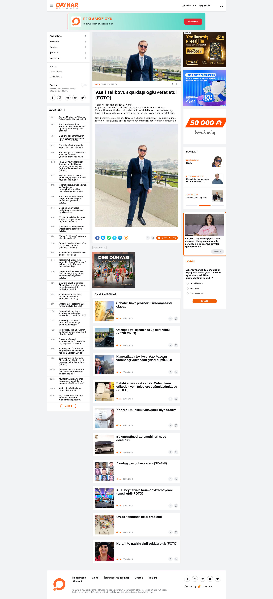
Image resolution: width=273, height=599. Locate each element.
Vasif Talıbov (99, 247)
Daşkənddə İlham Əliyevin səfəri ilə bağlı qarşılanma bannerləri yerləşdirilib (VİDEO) (71, 274)
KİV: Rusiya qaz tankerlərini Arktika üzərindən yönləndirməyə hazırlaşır (72, 154)
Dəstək (139, 577)
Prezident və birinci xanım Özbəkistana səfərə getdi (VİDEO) (71, 229)
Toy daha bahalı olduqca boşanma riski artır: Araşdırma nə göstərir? (71, 398)
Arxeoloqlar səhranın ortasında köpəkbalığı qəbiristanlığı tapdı (69, 322)
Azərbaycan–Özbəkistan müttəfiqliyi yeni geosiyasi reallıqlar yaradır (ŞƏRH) (71, 351)
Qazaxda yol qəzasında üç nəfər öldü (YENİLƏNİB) (71, 305)
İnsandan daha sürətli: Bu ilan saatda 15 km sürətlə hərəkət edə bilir (71, 371)
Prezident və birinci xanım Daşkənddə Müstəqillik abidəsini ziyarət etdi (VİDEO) (71, 199)
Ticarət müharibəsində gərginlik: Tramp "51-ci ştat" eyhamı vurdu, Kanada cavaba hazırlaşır (72, 263)
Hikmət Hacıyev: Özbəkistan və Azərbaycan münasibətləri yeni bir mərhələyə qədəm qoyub (73, 188)
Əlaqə (95, 577)
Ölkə (118, 319)
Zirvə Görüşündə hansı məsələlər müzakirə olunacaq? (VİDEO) (70, 296)
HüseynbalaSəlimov (195, 176)
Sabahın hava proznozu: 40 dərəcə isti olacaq (72, 254)
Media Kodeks (56, 77)
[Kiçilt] (168, 84)
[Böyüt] (176, 84)
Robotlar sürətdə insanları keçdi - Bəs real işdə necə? (71, 146)
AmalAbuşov (192, 195)
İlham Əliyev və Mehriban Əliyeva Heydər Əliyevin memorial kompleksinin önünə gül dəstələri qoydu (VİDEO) (71, 166)
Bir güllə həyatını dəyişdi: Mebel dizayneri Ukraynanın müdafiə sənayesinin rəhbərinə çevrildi (72, 286)
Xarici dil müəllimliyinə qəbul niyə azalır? (70, 389)
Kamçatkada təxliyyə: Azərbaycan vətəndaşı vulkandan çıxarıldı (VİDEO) (72, 313)
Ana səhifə (56, 36)
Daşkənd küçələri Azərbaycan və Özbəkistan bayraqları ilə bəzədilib (72, 341)
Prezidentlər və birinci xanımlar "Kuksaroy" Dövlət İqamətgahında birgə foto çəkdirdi (72, 127)
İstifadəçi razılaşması (116, 577)
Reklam (152, 577)
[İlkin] (172, 84)
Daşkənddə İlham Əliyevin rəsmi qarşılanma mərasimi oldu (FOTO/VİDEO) (72, 138)
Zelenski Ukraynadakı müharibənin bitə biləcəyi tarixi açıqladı (71, 210)
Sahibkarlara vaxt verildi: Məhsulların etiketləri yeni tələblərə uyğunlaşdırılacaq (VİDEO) (72, 361)
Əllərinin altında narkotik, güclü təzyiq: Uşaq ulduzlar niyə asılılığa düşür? (72, 178)
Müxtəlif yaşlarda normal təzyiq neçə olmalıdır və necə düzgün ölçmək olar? (72, 381)
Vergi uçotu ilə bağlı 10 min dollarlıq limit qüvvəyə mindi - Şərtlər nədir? (72, 332)
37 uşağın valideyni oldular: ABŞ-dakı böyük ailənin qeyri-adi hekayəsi (72, 219)
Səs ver (205, 301)
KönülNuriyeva (192, 160)
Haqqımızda (79, 577)
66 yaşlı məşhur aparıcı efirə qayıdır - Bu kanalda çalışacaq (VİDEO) (72, 245)
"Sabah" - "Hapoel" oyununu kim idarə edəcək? (72, 237)
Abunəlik (77, 581)
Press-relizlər (56, 71)
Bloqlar (53, 66)
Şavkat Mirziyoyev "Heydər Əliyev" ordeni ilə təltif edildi (72, 118)
